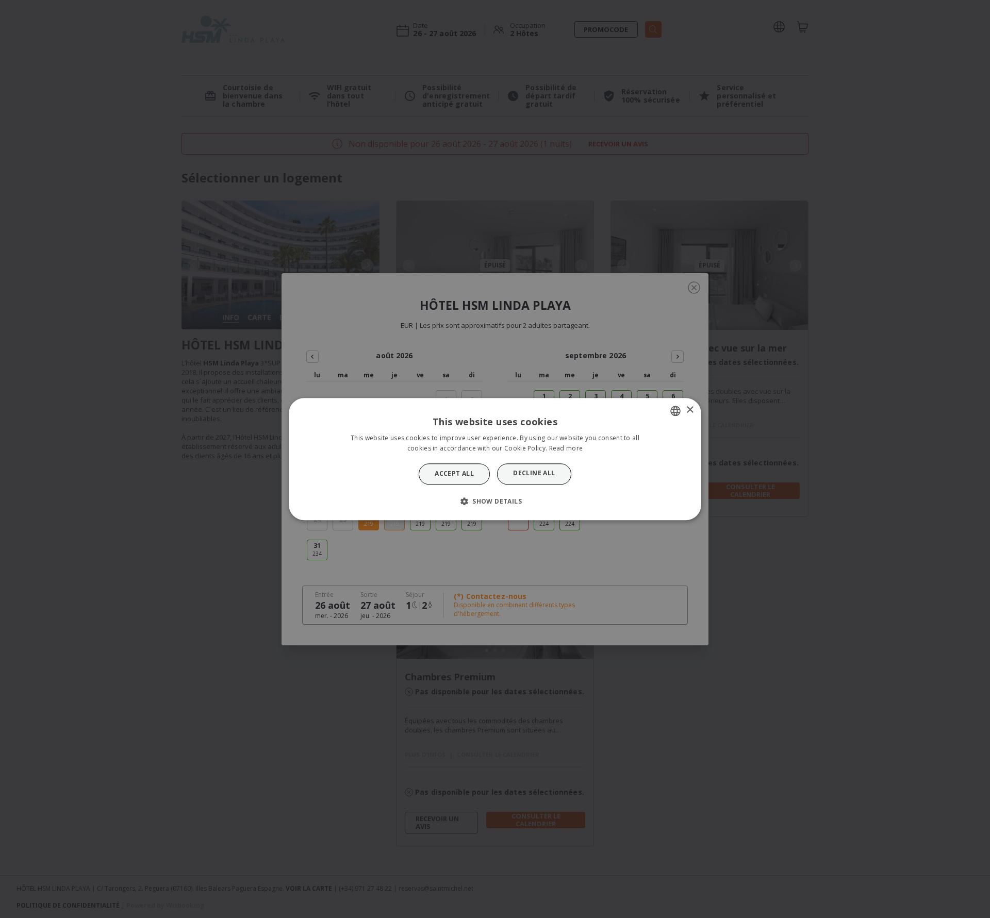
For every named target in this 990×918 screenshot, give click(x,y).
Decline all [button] (534, 473)
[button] (495, 501)
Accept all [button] (454, 474)
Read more (566, 448)
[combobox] (675, 411)
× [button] (690, 410)
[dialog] (495, 459)
